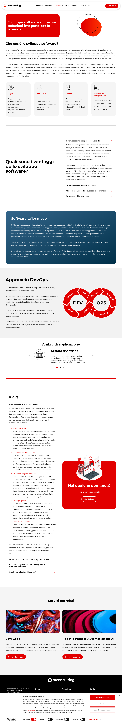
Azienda (39, 6)
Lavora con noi (85, 6)
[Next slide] (92, 356)
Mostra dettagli (93, 719)
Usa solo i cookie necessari (102, 710)
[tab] (57, 367)
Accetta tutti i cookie (102, 697)
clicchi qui (31, 710)
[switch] (50, 719)
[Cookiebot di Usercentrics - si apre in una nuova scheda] (11, 719)
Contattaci (112, 6)
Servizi (57, 6)
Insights (74, 6)
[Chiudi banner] (119, 695)
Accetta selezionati (102, 704)
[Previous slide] (29, 356)
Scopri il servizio (15, 657)
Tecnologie (48, 6)
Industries (65, 6)
